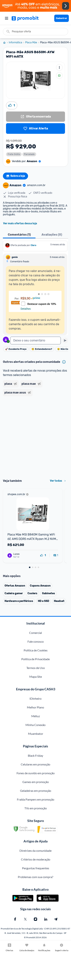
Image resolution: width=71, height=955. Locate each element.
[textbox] (35, 340)
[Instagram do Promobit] (35, 919)
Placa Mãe (31, 42)
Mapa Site (35, 676)
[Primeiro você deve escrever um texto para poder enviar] (65, 340)
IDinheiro (35, 698)
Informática (15, 42)
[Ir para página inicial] (6, 42)
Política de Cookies (36, 650)
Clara (33, 245)
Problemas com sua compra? (35, 877)
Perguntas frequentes (35, 868)
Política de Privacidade (35, 659)
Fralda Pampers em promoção (35, 799)
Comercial (35, 632)
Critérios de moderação (35, 859)
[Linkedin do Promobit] (46, 919)
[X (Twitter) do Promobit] (25, 919)
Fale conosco (35, 641)
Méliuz (35, 716)
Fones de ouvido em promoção (36, 773)
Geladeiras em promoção (35, 790)
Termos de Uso (35, 668)
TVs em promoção (35, 808)
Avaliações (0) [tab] (52, 234)
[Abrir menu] (6, 18)
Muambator (35, 733)
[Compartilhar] (59, 75)
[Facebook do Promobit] (15, 919)
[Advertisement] (35, 436)
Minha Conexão (35, 725)
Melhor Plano (35, 707)
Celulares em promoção (35, 764)
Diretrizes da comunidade (35, 850)
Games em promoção (35, 782)
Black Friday (35, 755)
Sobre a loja (17, 175)
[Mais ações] (59, 67)
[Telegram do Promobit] (56, 919)
